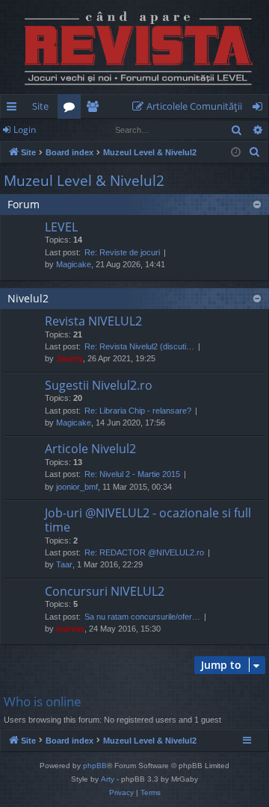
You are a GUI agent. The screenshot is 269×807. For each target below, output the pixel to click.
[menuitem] (190, 106)
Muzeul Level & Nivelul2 (84, 180)
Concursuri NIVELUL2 (104, 591)
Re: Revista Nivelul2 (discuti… (139, 346)
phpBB (95, 765)
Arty (107, 779)
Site (40, 106)
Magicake (73, 264)
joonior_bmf (77, 486)
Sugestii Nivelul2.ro (98, 385)
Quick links (14, 109)
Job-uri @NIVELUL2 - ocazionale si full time (148, 520)
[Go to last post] (23, 248)
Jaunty (69, 358)
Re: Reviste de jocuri (122, 252)
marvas (70, 628)
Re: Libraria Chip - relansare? (137, 410)
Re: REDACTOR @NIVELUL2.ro (144, 552)
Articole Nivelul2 (90, 448)
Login (24, 129)
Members (95, 109)
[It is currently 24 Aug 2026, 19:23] (236, 152)
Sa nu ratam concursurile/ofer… (142, 616)
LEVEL (61, 227)
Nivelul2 (28, 298)
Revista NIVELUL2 (93, 321)
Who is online (42, 701)
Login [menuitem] (260, 109)
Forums (72, 109)
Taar (64, 564)
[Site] (134, 47)
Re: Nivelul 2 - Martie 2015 (132, 474)
